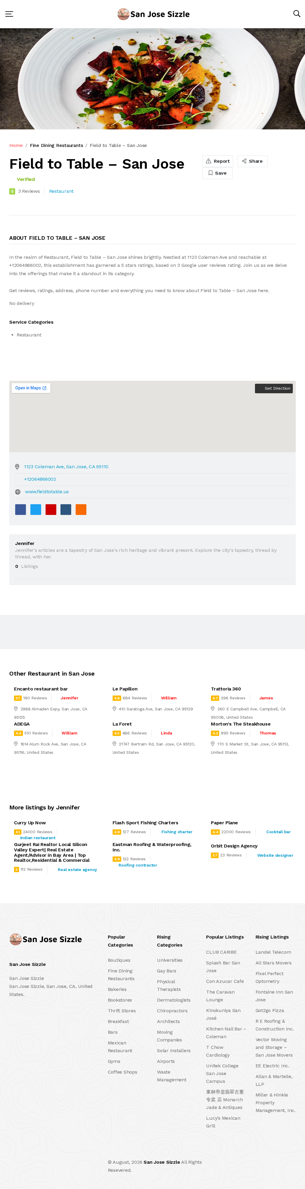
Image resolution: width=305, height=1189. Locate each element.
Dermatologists (174, 1000)
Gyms (114, 1061)
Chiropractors (172, 1010)
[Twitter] (35, 509)
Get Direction (276, 388)
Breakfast (118, 1021)
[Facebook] (20, 509)
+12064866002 (40, 479)
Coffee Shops (122, 1072)
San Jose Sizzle (162, 1162)
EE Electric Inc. (272, 1066)
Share (255, 161)
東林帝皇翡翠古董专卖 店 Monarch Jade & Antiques (225, 1099)
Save (220, 173)
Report (221, 161)
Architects (168, 1021)
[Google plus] (51, 509)
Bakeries (117, 989)
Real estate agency (77, 869)
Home (16, 145)
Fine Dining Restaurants (56, 145)
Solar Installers (174, 1050)
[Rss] (62, 1166)
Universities (170, 960)
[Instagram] (49, 1166)
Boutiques (119, 960)
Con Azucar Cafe (225, 981)
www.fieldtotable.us (47, 491)
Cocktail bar (278, 831)
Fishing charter (176, 831)
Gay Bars (166, 971)
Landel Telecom (273, 952)
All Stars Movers (274, 963)
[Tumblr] (65, 509)
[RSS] (81, 509)
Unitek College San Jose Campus (222, 1073)
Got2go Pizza (270, 1010)
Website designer (275, 855)
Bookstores (120, 1000)
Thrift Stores (122, 1010)
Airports (166, 1061)
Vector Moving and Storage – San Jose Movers (274, 1047)
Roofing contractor (138, 865)
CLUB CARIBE (221, 952)
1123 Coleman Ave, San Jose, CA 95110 (66, 466)
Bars (113, 1032)
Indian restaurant (37, 837)
